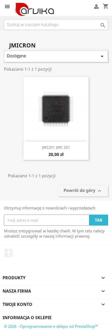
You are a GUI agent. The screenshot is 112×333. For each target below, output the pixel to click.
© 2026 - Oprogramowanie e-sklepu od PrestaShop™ (51, 326)
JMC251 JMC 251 (56, 147)
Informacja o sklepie (27, 317)
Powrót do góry (83, 191)
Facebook (8, 253)
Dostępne (56, 56)
